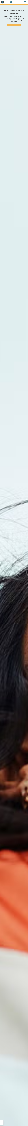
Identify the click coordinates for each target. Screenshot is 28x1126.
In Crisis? (15, 2)
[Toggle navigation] (25, 2)
